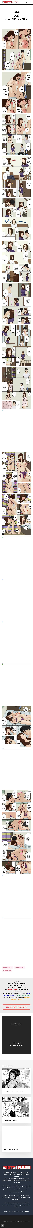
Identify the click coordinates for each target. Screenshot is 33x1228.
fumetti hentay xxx (7, 967)
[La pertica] (16, 1025)
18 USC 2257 (20, 1211)
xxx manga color (7, 970)
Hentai (17, 11)
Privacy (14, 1211)
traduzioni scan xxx (20, 967)
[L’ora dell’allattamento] (16, 1044)
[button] (30, 2)
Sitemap (27, 1211)
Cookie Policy (7, 1211)
